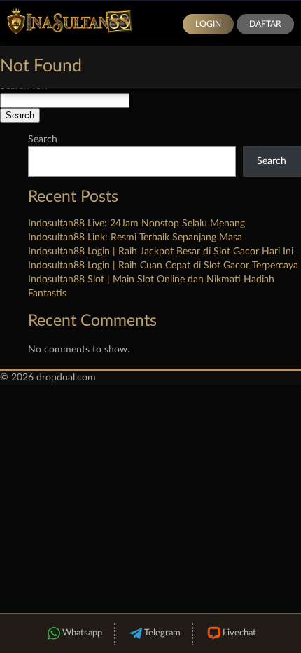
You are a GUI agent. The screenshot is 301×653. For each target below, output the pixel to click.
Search (42, 139)
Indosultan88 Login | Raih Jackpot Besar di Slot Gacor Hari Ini (160, 251)
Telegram (162, 633)
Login (208, 24)
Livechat (239, 633)
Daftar (265, 24)
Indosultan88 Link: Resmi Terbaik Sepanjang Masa (135, 237)
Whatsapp (82, 633)
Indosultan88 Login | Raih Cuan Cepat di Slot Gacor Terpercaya (163, 265)
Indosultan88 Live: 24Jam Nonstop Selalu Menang (136, 223)
